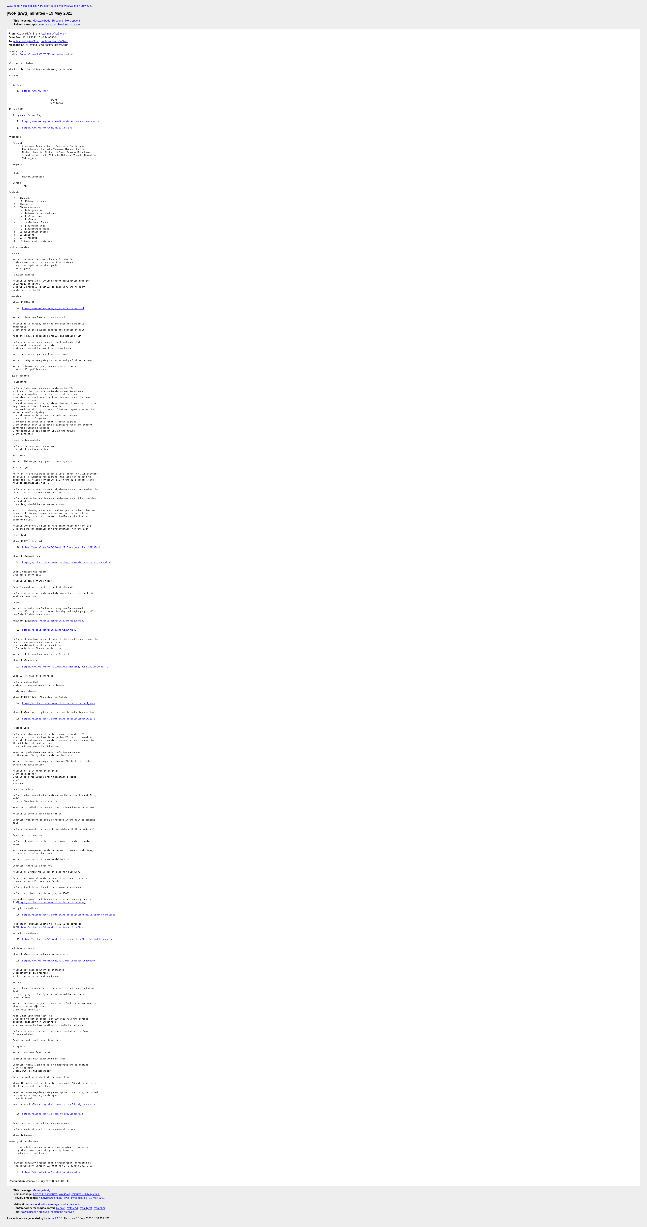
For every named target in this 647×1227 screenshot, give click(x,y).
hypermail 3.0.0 (53, 1218)
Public (44, 5)
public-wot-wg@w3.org (64, 5)
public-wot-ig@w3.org (26, 41)
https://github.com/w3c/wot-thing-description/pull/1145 (58, 703)
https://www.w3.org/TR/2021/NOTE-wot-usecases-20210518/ (58, 960)
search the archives (62, 1211)
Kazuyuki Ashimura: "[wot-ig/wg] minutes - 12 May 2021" (72, 1197)
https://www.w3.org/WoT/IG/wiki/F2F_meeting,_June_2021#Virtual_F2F (66, 666)
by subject (86, 1208)
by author (99, 1208)
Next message (47, 24)
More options (73, 20)
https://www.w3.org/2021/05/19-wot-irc (47, 127)
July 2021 (87, 5)
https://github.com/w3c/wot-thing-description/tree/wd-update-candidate (68, 914)
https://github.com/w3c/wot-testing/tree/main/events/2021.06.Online (66, 562)
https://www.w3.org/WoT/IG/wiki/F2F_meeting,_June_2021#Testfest (64, 547)
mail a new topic (70, 1204)
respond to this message (44, 1204)
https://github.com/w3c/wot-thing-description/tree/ (52, 902)
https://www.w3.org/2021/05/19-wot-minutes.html (42, 54)
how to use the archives (35, 1211)
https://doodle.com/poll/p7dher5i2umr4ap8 (57, 620)
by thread (72, 1208)
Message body (41, 20)
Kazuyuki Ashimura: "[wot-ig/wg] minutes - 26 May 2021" (66, 1194)
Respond (57, 20)
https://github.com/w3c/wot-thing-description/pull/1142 (58, 718)
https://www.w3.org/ (35, 91)
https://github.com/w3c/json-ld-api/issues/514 (64, 1104)
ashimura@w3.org (53, 33)
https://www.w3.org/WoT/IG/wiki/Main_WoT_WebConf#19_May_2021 (62, 121)
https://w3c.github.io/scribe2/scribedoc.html (52, 1172)
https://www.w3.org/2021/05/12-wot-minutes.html (53, 308)
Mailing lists (30, 5)
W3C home (13, 5)
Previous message (68, 24)
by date (60, 1208)
